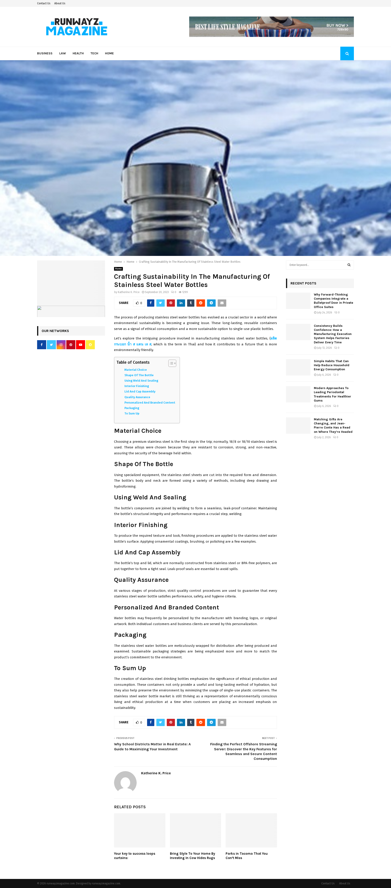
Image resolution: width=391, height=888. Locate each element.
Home (109, 53)
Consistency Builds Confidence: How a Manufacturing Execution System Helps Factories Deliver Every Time (333, 334)
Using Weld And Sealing (141, 381)
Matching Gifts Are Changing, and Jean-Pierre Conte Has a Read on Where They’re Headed (333, 425)
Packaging (131, 408)
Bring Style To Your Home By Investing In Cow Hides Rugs (192, 856)
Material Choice (135, 370)
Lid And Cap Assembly (139, 391)
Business (44, 53)
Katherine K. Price (129, 292)
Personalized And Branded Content (149, 402)
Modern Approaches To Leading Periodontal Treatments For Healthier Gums (332, 394)
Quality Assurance (137, 397)
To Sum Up (131, 413)
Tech (94, 53)
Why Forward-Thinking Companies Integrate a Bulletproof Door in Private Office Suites (333, 301)
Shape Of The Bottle (139, 375)
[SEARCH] (349, 265)
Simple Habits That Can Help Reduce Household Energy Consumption (331, 365)
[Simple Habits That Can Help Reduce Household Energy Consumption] (298, 367)
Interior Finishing (136, 386)
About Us (59, 3)
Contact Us (43, 3)
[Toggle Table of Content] (170, 363)
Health (78, 53)
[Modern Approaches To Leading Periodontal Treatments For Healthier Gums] (298, 394)
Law (62, 53)
